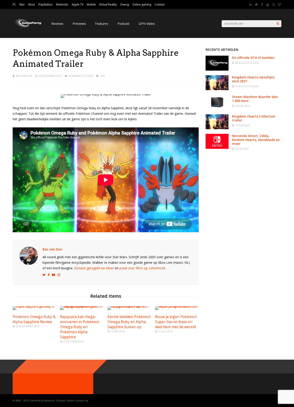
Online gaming (141, 4)
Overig (124, 4)
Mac (22, 4)
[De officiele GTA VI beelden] (217, 69)
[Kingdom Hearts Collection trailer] (217, 128)
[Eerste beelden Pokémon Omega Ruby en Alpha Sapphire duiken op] (129, 306)
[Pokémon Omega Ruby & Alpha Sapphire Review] (34, 306)
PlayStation (45, 4)
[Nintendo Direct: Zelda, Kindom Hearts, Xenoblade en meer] (217, 147)
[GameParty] (27, 28)
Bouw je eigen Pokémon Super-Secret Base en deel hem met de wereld (176, 321)
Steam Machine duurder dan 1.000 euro (255, 99)
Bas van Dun (24, 75)
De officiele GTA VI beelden (253, 57)
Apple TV (77, 4)
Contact (160, 4)
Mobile (91, 4)
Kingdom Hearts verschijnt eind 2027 (253, 79)
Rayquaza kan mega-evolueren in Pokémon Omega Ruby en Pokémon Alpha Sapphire (79, 326)
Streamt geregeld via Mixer (94, 268)
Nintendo (62, 4)
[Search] (277, 23)
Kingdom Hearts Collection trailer (253, 118)
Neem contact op (77, 400)
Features (101, 23)
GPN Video (147, 23)
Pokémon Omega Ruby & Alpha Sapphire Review (34, 319)
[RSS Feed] (250, 4)
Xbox (31, 4)
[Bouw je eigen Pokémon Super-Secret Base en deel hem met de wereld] (177, 306)
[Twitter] (256, 4)
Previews (79, 23)
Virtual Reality (108, 4)
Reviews (57, 23)
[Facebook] (262, 4)
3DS (102, 75)
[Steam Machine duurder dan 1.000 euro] (217, 108)
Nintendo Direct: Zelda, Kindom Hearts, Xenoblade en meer (256, 140)
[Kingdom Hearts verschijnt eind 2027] (217, 89)
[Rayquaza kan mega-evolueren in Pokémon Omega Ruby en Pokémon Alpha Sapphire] (82, 306)
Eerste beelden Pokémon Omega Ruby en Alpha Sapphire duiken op (129, 321)
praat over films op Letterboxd (142, 268)
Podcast (123, 23)
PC (14, 4)
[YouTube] (267, 4)
